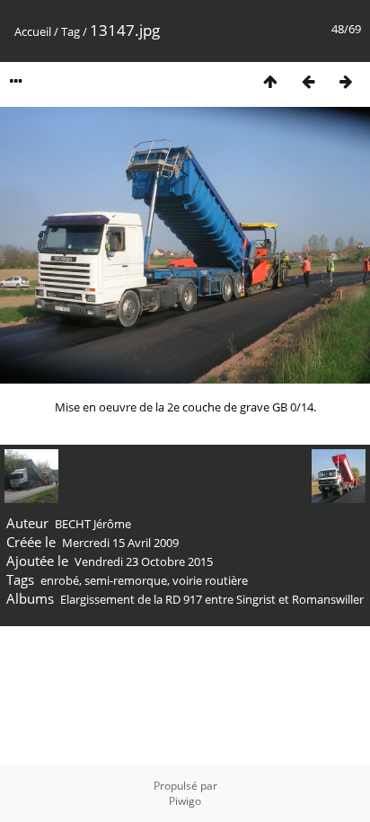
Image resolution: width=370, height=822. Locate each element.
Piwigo (185, 801)
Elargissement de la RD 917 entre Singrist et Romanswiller (212, 599)
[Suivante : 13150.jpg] (346, 81)
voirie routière (210, 580)
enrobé (59, 580)
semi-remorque (125, 580)
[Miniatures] (270, 81)
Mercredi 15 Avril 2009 (120, 543)
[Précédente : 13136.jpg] (308, 81)
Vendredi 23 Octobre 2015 (144, 561)
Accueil (32, 31)
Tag (70, 31)
